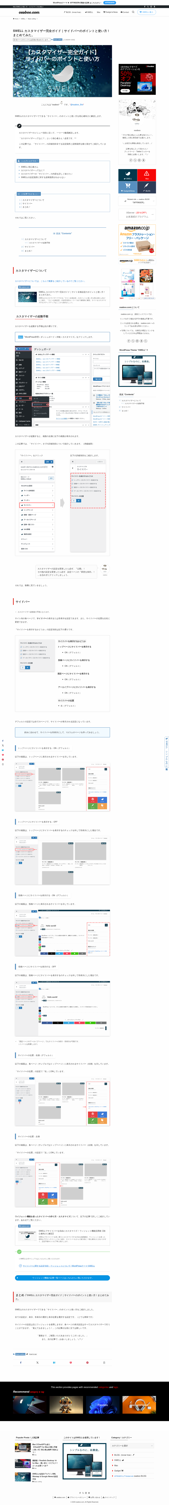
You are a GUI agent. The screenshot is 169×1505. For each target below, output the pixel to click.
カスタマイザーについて (36, 239)
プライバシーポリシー (77, 1497)
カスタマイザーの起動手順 (39, 242)
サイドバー (30, 246)
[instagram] (151, 6)
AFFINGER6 (109, 2)
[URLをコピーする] (104, 1363)
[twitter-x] (148, 6)
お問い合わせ (95, 1497)
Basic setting (58, 40)
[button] (21, 1363)
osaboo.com (60, 1497)
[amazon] (154, 6)
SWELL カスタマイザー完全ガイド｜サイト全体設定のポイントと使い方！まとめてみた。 (72, 293)
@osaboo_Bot (77, 104)
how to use (33, 1354)
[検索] (145, 341)
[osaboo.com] (29, 12)
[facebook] (144, 6)
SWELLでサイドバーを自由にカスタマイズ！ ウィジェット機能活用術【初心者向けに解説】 (72, 1232)
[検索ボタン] (133, 12)
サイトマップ (110, 1497)
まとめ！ (29, 250)
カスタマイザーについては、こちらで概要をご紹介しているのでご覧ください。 (50, 281)
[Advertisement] (137, 44)
